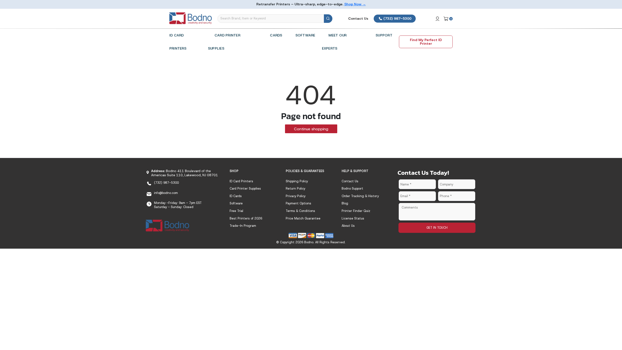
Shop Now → (355, 4)
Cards (276, 35)
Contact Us (358, 18)
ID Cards (236, 196)
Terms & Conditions (300, 211)
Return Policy (295, 188)
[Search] (328, 18)
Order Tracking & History (360, 196)
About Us (348, 226)
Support (384, 35)
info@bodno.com (166, 193)
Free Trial (236, 211)
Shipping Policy (297, 181)
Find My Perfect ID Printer (426, 41)
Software (305, 35)
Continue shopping (311, 128)
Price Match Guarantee (303, 218)
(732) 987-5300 (396, 18)
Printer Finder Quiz (356, 211)
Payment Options (298, 203)
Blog (345, 203)
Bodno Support (352, 188)
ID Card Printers (241, 181)
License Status (353, 218)
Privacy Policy (295, 196)
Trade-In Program (243, 226)
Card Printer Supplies (245, 188)
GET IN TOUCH (437, 228)
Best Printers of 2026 (246, 218)
